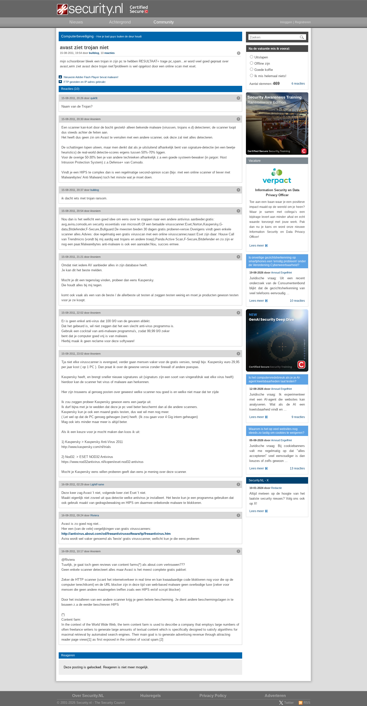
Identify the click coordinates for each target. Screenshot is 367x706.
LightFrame (97, 484)
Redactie (276, 487)
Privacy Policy (212, 696)
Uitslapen (261, 57)
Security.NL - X (259, 480)
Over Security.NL (88, 696)
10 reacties (297, 300)
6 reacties (298, 83)
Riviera (94, 515)
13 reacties (297, 468)
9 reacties (298, 417)
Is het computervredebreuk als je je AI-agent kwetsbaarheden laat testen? (274, 379)
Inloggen (286, 22)
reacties (109, 52)
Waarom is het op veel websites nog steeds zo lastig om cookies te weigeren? (276, 430)
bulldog (94, 52)
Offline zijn (262, 63)
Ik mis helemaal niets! (270, 76)
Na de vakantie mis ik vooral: (269, 48)
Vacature (255, 160)
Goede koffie (263, 70)
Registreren (303, 22)
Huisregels (150, 696)
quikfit (93, 98)
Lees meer (256, 245)
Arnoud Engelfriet (281, 272)
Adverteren (275, 696)
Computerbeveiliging (77, 36)
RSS (307, 703)
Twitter (289, 703)
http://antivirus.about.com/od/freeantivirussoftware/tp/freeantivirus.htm (116, 534)
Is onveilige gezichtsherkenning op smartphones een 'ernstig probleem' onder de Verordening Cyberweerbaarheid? (277, 261)
